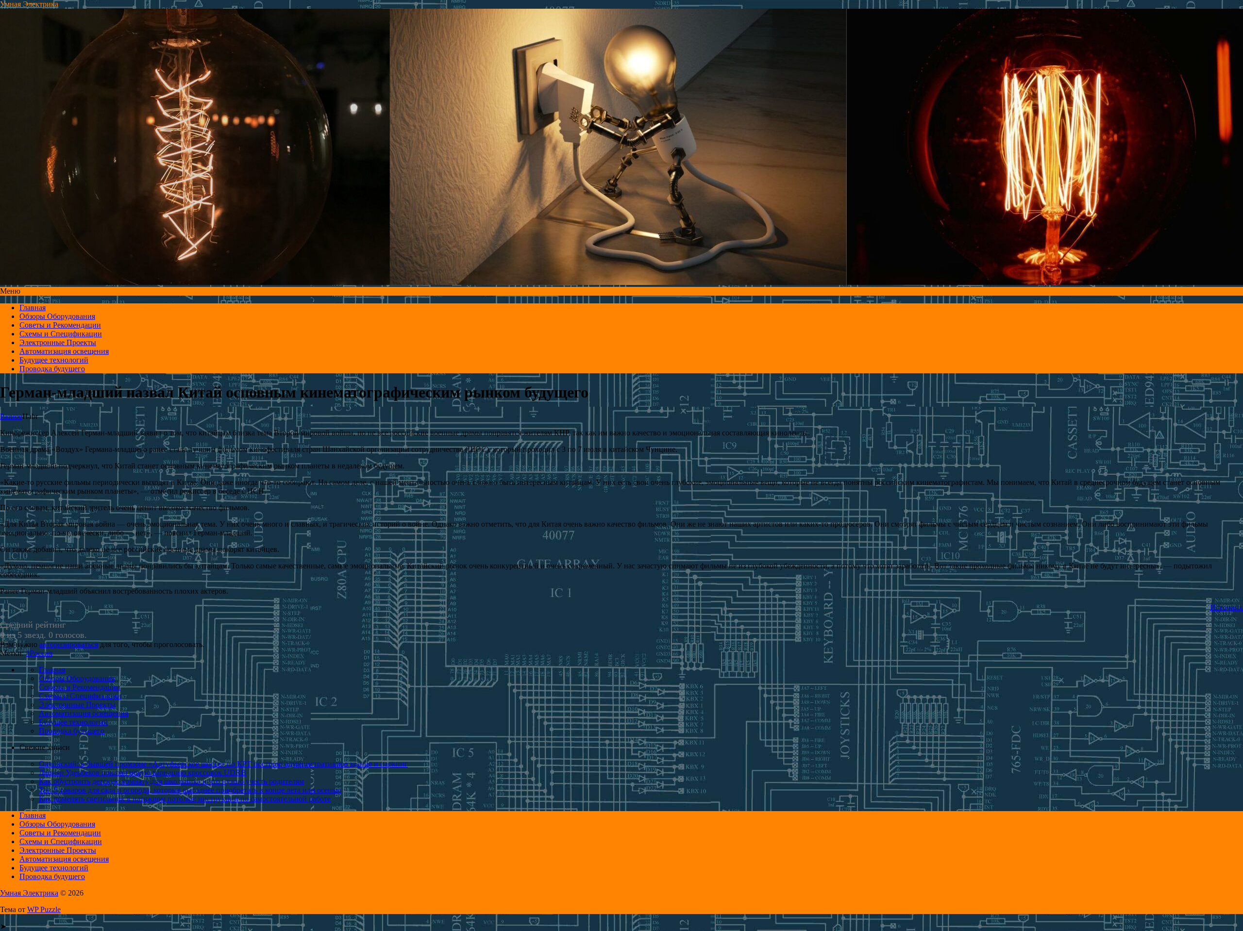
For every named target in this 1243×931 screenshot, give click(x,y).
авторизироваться (68, 644)
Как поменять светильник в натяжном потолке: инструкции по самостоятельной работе (185, 799)
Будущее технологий (53, 360)
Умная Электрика (29, 4)
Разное (11, 416)
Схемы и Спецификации (60, 334)
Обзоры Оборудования (57, 316)
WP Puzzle (44, 909)
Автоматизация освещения (64, 351)
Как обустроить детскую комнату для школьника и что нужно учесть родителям (171, 781)
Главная (32, 307)
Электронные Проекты (57, 342)
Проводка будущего (52, 369)
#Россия (39, 653)
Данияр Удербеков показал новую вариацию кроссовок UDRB (142, 772)
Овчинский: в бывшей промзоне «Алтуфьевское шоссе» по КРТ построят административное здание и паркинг (223, 764)
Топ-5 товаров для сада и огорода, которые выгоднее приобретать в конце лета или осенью (190, 790)
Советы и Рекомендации (60, 325)
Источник (1226, 607)
